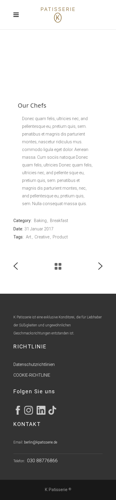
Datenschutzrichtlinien (34, 364)
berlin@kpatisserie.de (40, 442)
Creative (42, 237)
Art (28, 237)
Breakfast (59, 220)
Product (60, 237)
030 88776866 (42, 460)
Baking (40, 220)
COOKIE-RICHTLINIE (31, 375)
